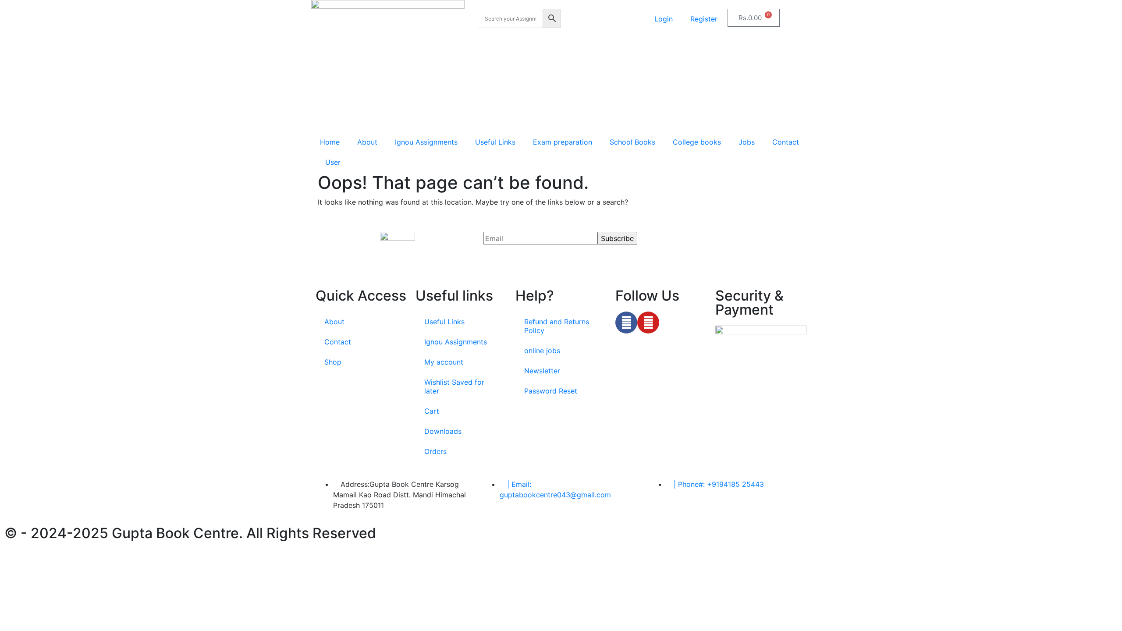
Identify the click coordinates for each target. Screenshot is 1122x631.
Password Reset (550, 390)
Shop (332, 362)
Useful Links (495, 142)
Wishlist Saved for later (454, 386)
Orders (435, 451)
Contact (785, 142)
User (333, 162)
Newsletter (542, 370)
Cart (431, 411)
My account (443, 362)
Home (330, 142)
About (367, 142)
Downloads (443, 431)
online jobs (542, 350)
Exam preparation (562, 142)
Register (703, 18)
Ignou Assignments (426, 142)
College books (697, 142)
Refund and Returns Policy (556, 326)
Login (663, 18)
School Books (632, 142)
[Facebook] (626, 322)
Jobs (747, 142)
